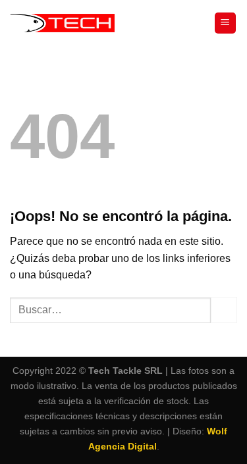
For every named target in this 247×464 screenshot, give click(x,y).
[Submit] (224, 309)
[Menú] (225, 23)
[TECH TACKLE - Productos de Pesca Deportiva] (62, 23)
